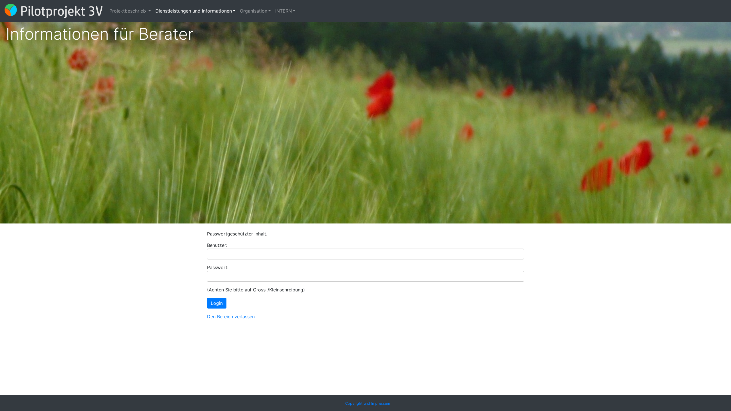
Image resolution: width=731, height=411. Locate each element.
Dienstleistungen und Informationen (193, 11)
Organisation (253, 11)
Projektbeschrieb (128, 11)
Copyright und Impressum (367, 403)
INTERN (283, 11)
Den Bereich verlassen (231, 316)
